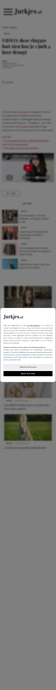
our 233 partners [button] (33, 325)
